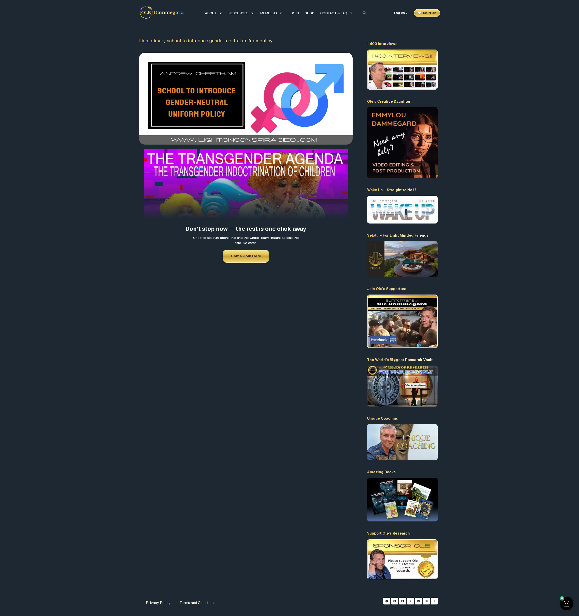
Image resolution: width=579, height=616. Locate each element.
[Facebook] (394, 601)
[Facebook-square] (402, 601)
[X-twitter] (410, 601)
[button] (364, 13)
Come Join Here (246, 256)
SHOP (309, 13)
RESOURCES (238, 13)
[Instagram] (426, 601)
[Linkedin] (418, 601)
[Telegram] (386, 601)
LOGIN (294, 13)
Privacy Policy (158, 602)
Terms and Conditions (197, 602)
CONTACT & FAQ (333, 13)
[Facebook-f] (434, 601)
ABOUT (211, 13)
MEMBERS (268, 13)
